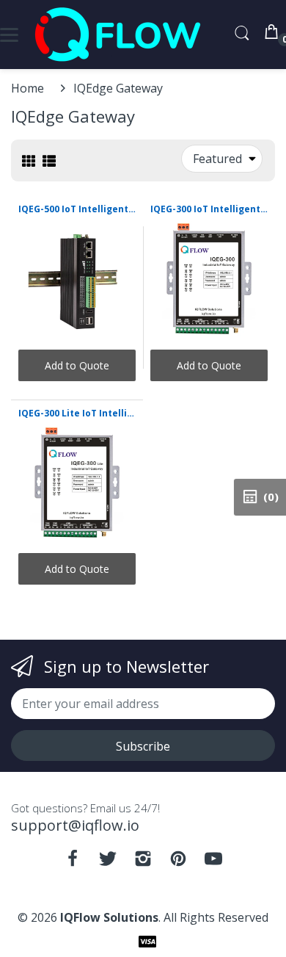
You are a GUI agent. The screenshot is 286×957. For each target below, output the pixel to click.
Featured (217, 159)
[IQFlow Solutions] (117, 34)
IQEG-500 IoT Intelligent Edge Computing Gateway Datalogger (77, 209)
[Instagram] (143, 862)
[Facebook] (72, 862)
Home (27, 88)
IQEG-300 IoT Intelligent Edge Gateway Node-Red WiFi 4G (209, 209)
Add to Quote (77, 365)
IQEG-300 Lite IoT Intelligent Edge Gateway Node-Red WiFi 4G (77, 413)
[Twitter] (108, 862)
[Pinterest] (178, 862)
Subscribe (143, 746)
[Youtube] (213, 862)
